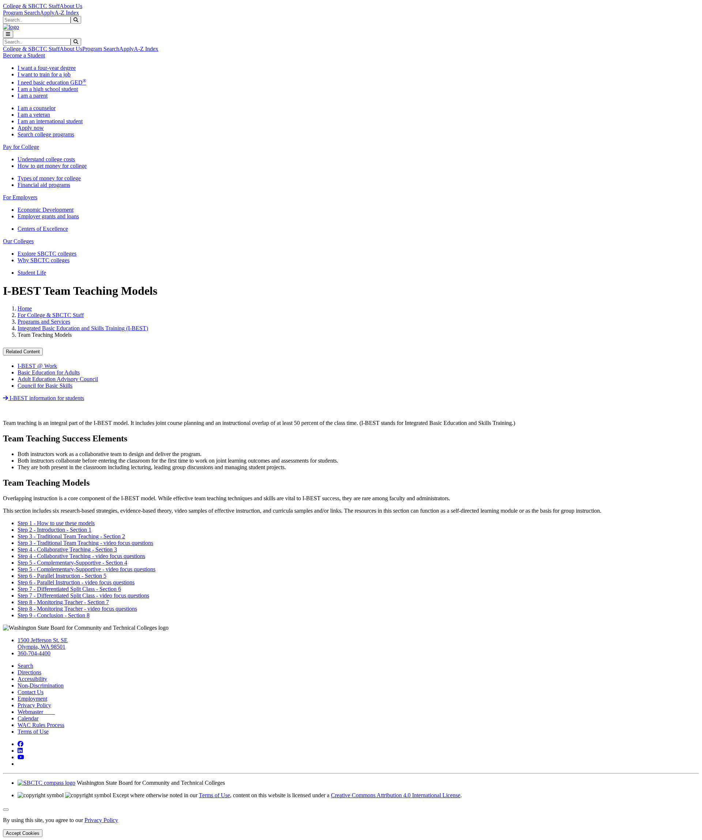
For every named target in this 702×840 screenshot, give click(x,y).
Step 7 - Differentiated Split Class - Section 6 (69, 589)
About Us (71, 6)
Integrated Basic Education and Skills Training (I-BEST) (83, 328)
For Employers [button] (20, 197)
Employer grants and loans (48, 216)
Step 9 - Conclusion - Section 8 (54, 615)
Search (25, 666)
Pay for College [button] (21, 147)
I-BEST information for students (46, 398)
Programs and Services (44, 322)
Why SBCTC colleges (43, 260)
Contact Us (31, 692)
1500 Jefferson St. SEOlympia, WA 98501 (43, 643)
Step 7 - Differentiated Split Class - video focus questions (83, 595)
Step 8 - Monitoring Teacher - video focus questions (77, 609)
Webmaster (36, 712)
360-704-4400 (34, 653)
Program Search (21, 13)
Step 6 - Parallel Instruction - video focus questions (76, 582)
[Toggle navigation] (8, 34)
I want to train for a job (44, 74)
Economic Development (45, 210)
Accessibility (32, 679)
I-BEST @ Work (37, 366)
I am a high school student (48, 89)
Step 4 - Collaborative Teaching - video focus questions (81, 556)
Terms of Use (33, 731)
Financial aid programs (44, 185)
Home (25, 308)
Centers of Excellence (43, 229)
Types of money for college (49, 178)
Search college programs (46, 134)
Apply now (31, 128)
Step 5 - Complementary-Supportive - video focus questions (86, 569)
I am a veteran (34, 115)
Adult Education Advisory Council (58, 379)
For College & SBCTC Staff (51, 315)
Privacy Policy (34, 705)
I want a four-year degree (47, 68)
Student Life (32, 273)
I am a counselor (37, 108)
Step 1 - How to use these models (56, 523)
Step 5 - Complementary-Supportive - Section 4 (72, 563)
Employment (32, 699)
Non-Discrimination (41, 685)
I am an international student (50, 121)
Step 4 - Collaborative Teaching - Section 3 (67, 549)
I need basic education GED (52, 82)
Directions (29, 672)
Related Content (23, 351)
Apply (47, 13)
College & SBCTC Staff (31, 6)
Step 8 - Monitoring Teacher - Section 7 (63, 602)
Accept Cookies (22, 833)
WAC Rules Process (41, 725)
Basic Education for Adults (49, 372)
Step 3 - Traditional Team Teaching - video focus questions (85, 543)
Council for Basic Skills (45, 386)
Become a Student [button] (24, 55)
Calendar (28, 718)
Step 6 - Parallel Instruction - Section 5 (62, 576)
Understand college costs (46, 159)
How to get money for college (52, 166)
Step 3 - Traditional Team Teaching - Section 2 (71, 536)
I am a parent (33, 96)
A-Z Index (66, 13)
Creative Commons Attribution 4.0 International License (395, 795)
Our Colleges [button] (18, 241)
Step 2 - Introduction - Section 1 (54, 530)
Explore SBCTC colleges (47, 254)
